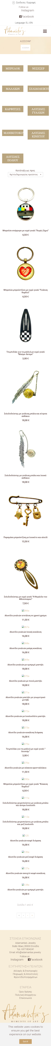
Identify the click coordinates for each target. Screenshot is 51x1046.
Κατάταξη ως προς (25, 170)
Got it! (25, 1041)
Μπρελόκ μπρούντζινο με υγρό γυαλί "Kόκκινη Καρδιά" (25, 785)
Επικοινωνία (25, 998)
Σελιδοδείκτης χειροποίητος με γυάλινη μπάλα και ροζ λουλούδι (25, 823)
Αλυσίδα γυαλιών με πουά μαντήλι (25, 681)
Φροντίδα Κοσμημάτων (25, 977)
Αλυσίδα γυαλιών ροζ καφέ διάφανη (25, 857)
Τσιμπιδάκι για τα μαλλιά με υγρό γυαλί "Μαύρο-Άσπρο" (25, 353)
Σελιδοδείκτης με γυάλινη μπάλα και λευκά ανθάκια (25, 476)
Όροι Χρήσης (25, 991)
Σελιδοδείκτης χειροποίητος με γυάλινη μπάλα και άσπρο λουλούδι (25, 804)
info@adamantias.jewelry (28, 952)
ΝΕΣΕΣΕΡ (38, 68)
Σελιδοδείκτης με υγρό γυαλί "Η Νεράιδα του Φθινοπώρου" (25, 598)
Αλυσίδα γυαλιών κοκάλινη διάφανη (25, 732)
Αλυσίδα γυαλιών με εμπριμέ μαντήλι (25, 665)
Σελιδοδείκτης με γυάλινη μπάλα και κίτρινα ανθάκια (25, 415)
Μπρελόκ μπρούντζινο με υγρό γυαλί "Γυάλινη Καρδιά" (26, 291)
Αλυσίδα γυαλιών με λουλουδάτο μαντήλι (25, 716)
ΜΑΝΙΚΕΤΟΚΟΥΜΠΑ (17, 133)
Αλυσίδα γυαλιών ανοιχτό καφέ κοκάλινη (25, 873)
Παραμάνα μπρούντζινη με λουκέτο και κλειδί (26, 537)
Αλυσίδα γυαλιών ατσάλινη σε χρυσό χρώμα (25, 615)
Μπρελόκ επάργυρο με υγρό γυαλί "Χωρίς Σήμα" (25, 230)
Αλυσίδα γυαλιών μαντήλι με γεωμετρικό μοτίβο (25, 698)
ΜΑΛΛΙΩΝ (13, 89)
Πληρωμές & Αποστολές (25, 974)
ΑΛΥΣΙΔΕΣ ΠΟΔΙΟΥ (13, 158)
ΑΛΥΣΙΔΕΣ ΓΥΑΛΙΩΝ (38, 110)
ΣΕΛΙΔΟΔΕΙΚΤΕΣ (40, 89)
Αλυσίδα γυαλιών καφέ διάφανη (25, 841)
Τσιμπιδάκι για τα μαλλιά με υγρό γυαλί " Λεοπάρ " (25, 750)
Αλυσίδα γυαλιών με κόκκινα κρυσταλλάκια (25, 768)
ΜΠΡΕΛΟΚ (13, 68)
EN (31, 22)
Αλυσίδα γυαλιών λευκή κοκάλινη (26, 632)
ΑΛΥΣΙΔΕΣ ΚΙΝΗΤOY (38, 134)
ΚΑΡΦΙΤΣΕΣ (13, 109)
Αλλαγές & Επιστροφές (26, 971)
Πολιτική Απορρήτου (25, 995)
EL (27, 22)
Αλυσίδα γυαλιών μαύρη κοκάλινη (25, 648)
